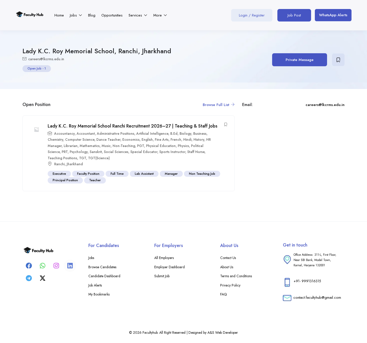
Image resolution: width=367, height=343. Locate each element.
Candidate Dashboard (104, 276)
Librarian (71, 145)
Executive (59, 173)
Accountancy (64, 133)
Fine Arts (162, 139)
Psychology (79, 151)
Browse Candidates (102, 267)
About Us (226, 267)
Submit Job (162, 276)
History (198, 139)
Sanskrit (96, 151)
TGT (82, 158)
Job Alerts (95, 285)
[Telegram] (28, 278)
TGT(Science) (99, 158)
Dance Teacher (108, 139)
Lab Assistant (144, 173)
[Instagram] (56, 266)
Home (59, 15)
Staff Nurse (195, 151)
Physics (183, 145)
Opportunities (112, 15)
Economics (131, 139)
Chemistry (55, 139)
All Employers (164, 257)
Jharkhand (75, 164)
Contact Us (228, 257)
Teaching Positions (62, 158)
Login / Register (252, 15)
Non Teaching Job (202, 173)
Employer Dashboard (169, 267)
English (147, 139)
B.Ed (174, 133)
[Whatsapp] (42, 266)
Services (136, 15)
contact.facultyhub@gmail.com (317, 297)
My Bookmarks (99, 294)
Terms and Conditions (236, 276)
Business (199, 133)
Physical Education (161, 145)
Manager (171, 173)
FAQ (223, 294)
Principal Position (65, 180)
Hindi (187, 139)
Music (106, 145)
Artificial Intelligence (152, 133)
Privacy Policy (230, 285)
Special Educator (143, 151)
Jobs (74, 15)
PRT (65, 151)
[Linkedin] (70, 266)
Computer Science (79, 139)
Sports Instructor (172, 151)
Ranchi (59, 164)
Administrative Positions (115, 133)
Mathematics (90, 145)
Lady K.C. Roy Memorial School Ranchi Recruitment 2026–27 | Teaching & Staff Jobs (132, 126)
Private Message (300, 59)
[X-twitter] (42, 278)
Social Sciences (116, 151)
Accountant (86, 133)
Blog (91, 15)
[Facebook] (28, 266)
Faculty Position (88, 173)
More (158, 15)
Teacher (95, 180)
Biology (185, 133)
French (176, 139)
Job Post (294, 15)
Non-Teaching (124, 145)
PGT (140, 145)
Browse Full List (216, 105)
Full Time (117, 173)
